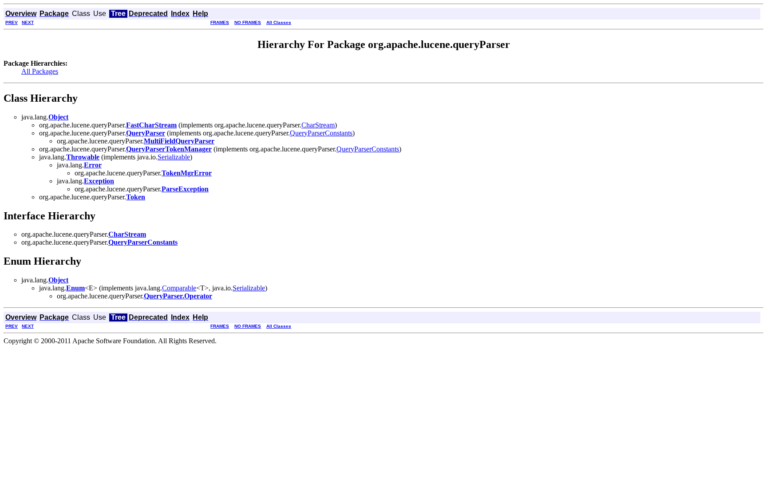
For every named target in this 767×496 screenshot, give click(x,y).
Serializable (174, 157)
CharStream (318, 125)
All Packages (39, 71)
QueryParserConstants (321, 133)
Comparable (179, 288)
